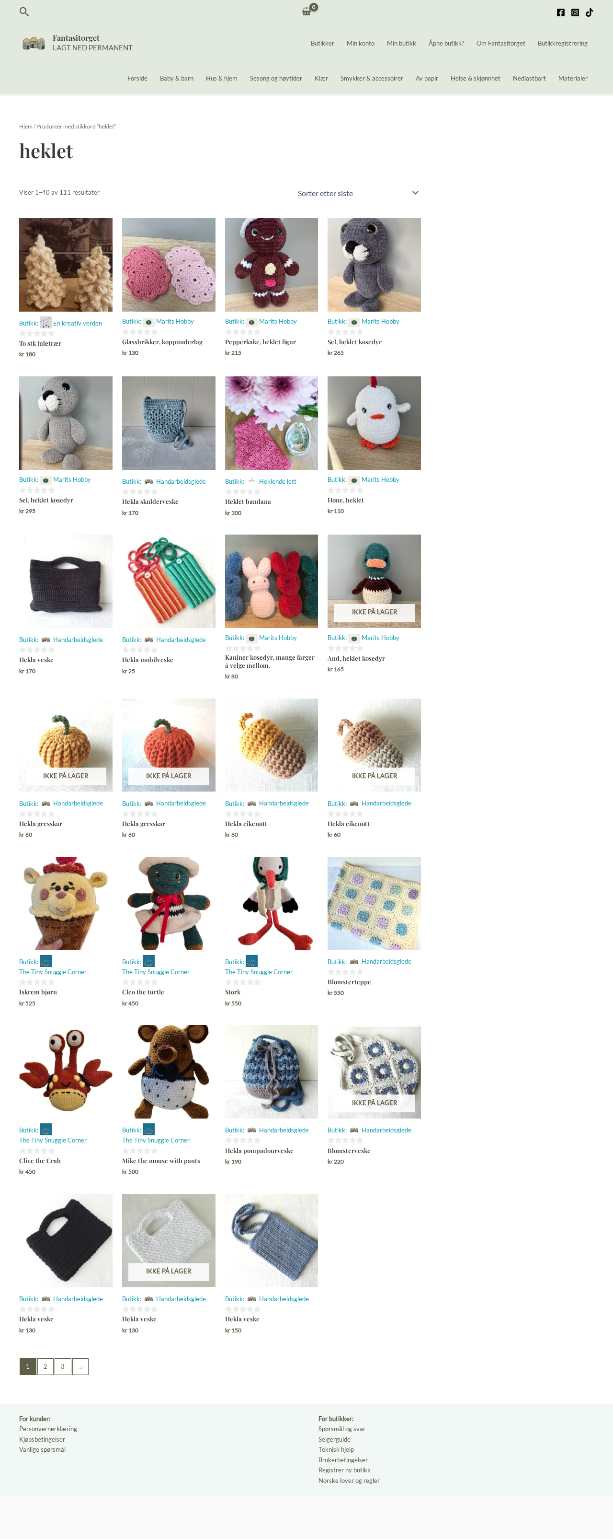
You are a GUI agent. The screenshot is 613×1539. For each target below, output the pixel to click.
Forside (137, 78)
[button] (24, 12)
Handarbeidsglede (181, 481)
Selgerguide (334, 1439)
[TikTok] (589, 12)
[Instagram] (575, 12)
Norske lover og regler (349, 1480)
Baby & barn (176, 78)
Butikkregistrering (563, 43)
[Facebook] (560, 12)
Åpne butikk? (446, 43)
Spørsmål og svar (341, 1429)
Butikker (322, 43)
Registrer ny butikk (344, 1470)
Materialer (573, 78)
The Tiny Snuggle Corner (53, 972)
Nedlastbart (529, 78)
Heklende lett (277, 481)
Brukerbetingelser (343, 1460)
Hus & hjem (222, 78)
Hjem (26, 126)
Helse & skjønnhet (475, 78)
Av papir (427, 78)
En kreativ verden (77, 323)
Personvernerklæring (48, 1429)
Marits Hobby (175, 321)
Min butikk (401, 43)
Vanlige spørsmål (42, 1449)
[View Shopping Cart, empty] (306, 12)
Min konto (361, 43)
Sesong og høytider (276, 78)
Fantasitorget (76, 38)
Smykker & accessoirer (372, 78)
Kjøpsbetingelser (42, 1439)
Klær (321, 78)
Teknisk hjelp (336, 1449)
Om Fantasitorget (501, 43)
